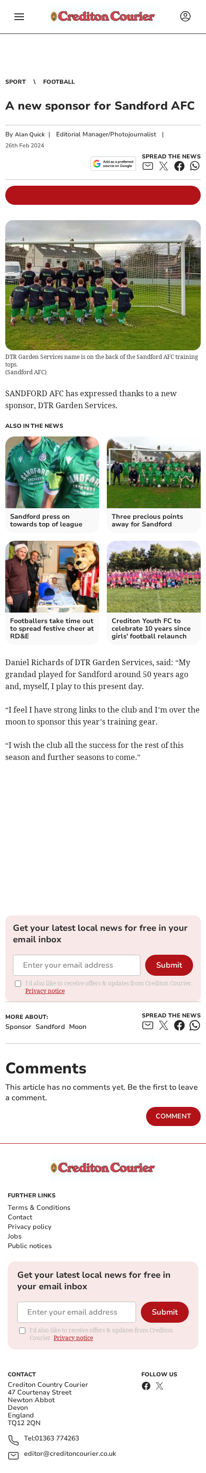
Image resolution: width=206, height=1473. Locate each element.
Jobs (15, 1236)
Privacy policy (29, 1226)
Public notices (30, 1245)
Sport (15, 82)
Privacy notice (45, 990)
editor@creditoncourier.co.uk (70, 1454)
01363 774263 (57, 1439)
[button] (19, 16)
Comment (173, 1116)
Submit (169, 965)
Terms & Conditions (39, 1207)
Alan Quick (30, 134)
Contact (20, 1217)
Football (59, 82)
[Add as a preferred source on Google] (113, 163)
